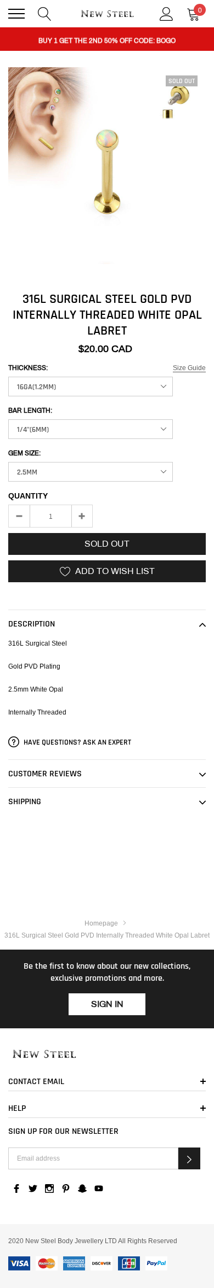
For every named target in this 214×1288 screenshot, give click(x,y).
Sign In (107, 1004)
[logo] (107, 14)
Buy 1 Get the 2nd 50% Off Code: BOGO (107, 39)
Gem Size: (24, 453)
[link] (107, 1054)
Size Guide (189, 368)
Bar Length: (30, 410)
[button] (189, 1158)
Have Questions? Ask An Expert (76, 742)
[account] (166, 12)
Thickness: (28, 368)
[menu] (16, 13)
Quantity (28, 495)
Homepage (101, 923)
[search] (45, 12)
